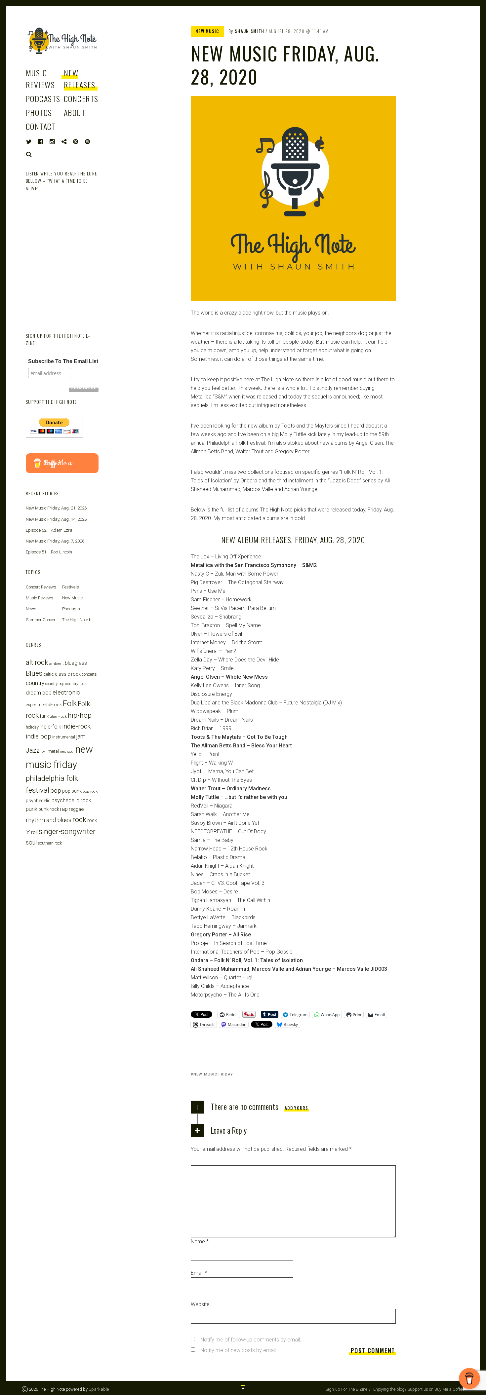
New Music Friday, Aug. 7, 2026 (55, 541)
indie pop (38, 736)
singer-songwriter (67, 831)
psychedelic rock (71, 800)
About (74, 112)
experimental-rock (44, 704)
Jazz (33, 750)
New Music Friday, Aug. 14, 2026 (56, 519)
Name (200, 1241)
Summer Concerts (42, 619)
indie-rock (76, 726)
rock (79, 819)
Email (199, 1273)
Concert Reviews (41, 586)
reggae (76, 809)
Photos (39, 112)
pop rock (90, 791)
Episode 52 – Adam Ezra (49, 530)
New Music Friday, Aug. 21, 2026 (56, 508)
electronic (66, 692)
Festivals (70, 586)
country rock (76, 683)
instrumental (63, 737)
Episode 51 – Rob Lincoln (49, 551)
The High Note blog (79, 619)
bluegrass (76, 663)
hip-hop (80, 715)
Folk (70, 703)
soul (31, 842)
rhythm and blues (48, 819)
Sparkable (99, 1389)
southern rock (50, 843)
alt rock (37, 662)
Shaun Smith (249, 31)
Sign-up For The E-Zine (346, 1389)
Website (200, 1304)
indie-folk (50, 726)
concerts (89, 674)
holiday (32, 727)
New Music (207, 31)
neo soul (67, 751)
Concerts (81, 98)
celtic (48, 674)
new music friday (213, 1074)
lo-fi (44, 751)
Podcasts (43, 98)
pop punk (72, 791)
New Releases (80, 79)
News (31, 608)
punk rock (48, 809)
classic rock (68, 674)
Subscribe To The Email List (63, 361)
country (35, 683)
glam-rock (58, 716)
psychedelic (38, 800)
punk (31, 809)
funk (44, 716)
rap (64, 809)
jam (81, 736)
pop (55, 790)
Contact (41, 126)
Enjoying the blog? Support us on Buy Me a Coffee (418, 1389)
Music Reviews (40, 79)
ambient (56, 663)
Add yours (296, 1108)
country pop (54, 684)
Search (29, 154)
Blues (34, 673)
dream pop (39, 693)
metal (53, 751)
